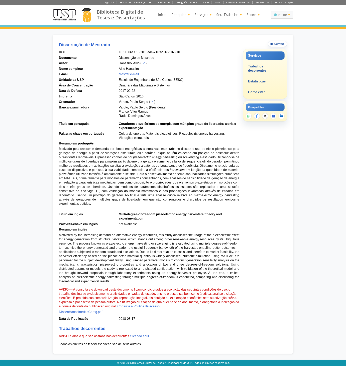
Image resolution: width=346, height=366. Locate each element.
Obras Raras (163, 2)
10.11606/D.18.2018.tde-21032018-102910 (149, 52)
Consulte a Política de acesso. (138, 306)
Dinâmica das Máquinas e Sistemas (144, 85)
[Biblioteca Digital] (86, 14)
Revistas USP (262, 2)
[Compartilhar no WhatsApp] (249, 116)
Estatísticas (257, 81)
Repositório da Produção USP (135, 2)
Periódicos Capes (284, 2)
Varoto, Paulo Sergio (133, 101)
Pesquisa (178, 14)
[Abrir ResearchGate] (273, 116)
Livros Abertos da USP (238, 2)
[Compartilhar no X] (265, 116)
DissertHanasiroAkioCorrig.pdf (80, 312)
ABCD (206, 2)
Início (162, 14)
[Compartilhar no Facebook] (257, 116)
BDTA (217, 2)
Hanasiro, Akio (129, 63)
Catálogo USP (107, 2)
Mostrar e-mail (129, 74)
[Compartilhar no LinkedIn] (282, 116)
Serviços (201, 14)
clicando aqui (139, 336)
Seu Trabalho (227, 14)
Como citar (256, 92)
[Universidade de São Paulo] (64, 15)
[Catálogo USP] (143, 62)
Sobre (251, 14)
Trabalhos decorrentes (257, 68)
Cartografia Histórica (186, 2)
